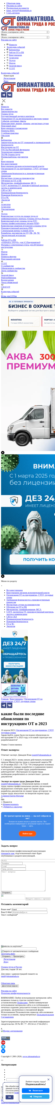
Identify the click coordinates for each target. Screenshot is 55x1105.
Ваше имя (6, 909)
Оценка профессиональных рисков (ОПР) (20, 223)
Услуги (12, 60)
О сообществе (7, 266)
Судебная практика (10, 133)
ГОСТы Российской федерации (15, 150)
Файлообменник (8, 278)
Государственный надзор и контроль (17, 116)
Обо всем (5, 135)
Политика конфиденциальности (15, 993)
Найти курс (27, 834)
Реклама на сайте (14, 6)
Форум (12, 63)
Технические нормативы (12, 152)
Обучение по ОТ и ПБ (11, 181)
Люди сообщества (9, 271)
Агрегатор (14, 58)
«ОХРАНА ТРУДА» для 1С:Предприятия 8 (20, 242)
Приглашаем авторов (10, 259)
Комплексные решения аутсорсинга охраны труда (23, 226)
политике (18, 1093)
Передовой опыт (8, 126)
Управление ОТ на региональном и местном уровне (25, 119)
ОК (9, 1097)
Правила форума (8, 256)
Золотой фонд (15, 66)
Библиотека (14, 50)
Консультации (15, 55)
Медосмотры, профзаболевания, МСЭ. (18, 183)
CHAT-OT (5, 287)
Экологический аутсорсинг (13, 235)
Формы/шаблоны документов (14, 157)
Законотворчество (9, 111)
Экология (5, 200)
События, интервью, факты (13, 121)
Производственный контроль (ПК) (17, 228)
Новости (13, 45)
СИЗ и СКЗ (6, 190)
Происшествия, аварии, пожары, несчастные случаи (25, 123)
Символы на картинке (11, 946)
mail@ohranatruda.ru (10, 976)
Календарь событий (16, 47)
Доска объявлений (9, 282)
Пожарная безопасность (12, 195)
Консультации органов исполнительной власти (22, 166)
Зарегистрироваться (10, 1103)
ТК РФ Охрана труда (10, 154)
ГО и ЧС (5, 197)
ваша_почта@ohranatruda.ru (19, 10)
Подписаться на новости (17, 8)
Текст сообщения (9, 915)
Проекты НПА (8, 131)
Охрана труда (7, 114)
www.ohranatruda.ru (31, 1056)
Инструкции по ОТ (10, 147)
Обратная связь (13, 3)
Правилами (22, 1002)
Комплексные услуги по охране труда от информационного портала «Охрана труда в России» (25, 217)
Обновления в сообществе (13, 268)
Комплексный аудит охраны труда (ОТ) (19, 221)
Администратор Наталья (12, 796)
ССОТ (12, 68)
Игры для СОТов (9, 296)
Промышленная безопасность (14, 193)
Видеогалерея (7, 280)
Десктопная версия (10, 986)
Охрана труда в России (11, 967)
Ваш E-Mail (6, 912)
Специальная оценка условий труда (17, 230)
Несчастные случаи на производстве (17, 178)
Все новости (6, 109)
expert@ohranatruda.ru (41, 755)
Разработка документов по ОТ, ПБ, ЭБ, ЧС (20, 233)
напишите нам (7, 853)
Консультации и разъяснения (14, 128)
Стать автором (13, 13)
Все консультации (9, 164)
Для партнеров (8, 209)
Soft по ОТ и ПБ (16, 52)
